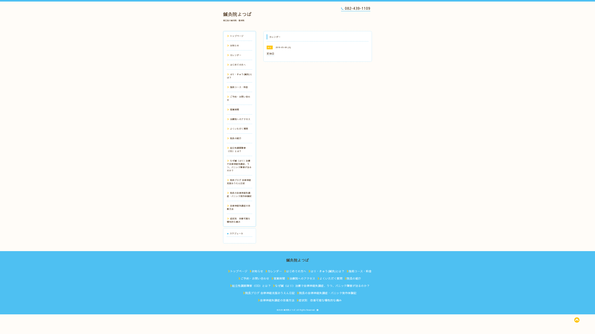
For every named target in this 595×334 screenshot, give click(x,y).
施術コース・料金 (239, 87)
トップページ (237, 35)
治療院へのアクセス (240, 119)
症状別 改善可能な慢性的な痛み (238, 220)
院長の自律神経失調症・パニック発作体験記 (239, 194)
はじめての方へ (238, 64)
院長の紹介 (235, 138)
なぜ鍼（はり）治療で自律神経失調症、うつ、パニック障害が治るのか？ (239, 165)
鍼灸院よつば (237, 14)
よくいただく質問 (239, 128)
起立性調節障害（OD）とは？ (236, 149)
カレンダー (235, 55)
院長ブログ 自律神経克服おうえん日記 (239, 181)
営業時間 (234, 109)
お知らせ (234, 45)
